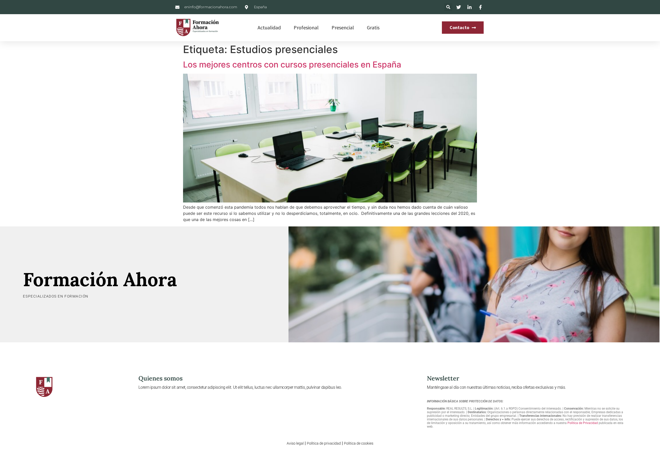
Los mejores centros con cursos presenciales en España (292, 65)
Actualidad (269, 27)
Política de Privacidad (582, 423)
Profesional (306, 27)
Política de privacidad (324, 443)
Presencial (343, 27)
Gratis (373, 27)
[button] (448, 7)
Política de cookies (358, 443)
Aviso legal (295, 443)
